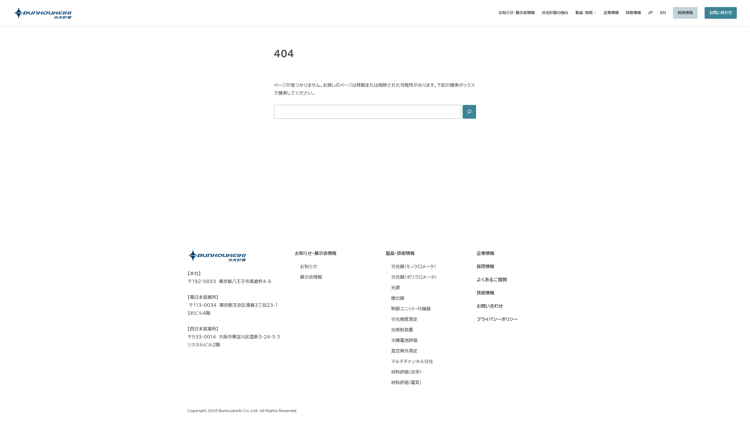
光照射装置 (402, 330)
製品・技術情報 (400, 253)
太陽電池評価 (404, 340)
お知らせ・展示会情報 (315, 253)
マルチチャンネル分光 (412, 361)
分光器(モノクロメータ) (413, 266)
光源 (395, 287)
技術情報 (485, 293)
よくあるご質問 (492, 280)
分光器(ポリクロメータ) (414, 277)
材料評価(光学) (406, 372)
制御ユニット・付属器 (411, 309)
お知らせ (308, 266)
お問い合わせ (720, 13)
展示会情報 (311, 277)
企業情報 (485, 253)
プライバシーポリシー (497, 319)
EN (663, 13)
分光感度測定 (404, 319)
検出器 (397, 298)
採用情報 (685, 13)
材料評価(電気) (406, 382)
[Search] (469, 112)
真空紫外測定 (404, 351)
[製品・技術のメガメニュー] (594, 13)
